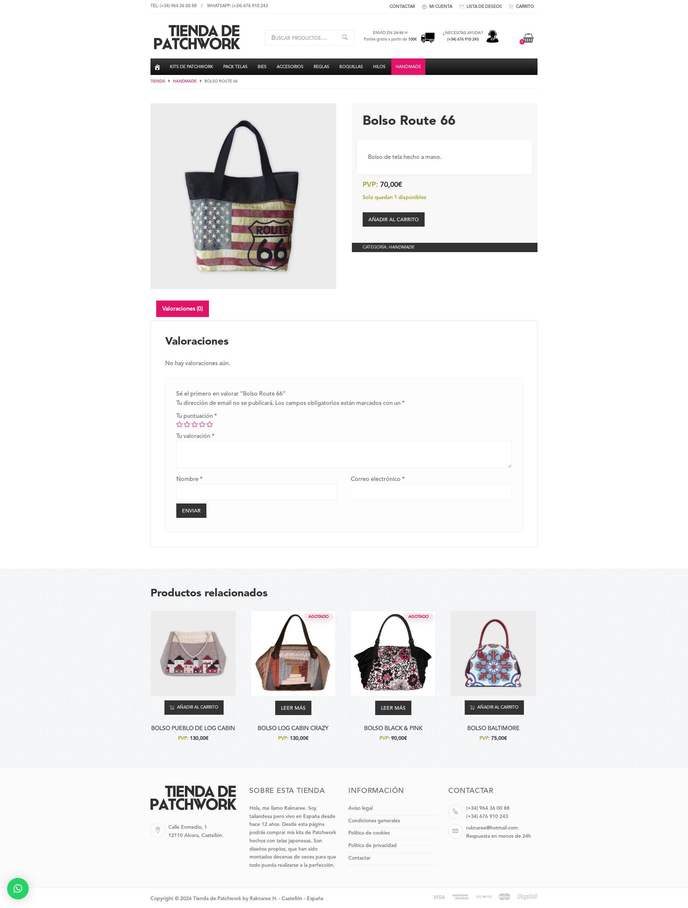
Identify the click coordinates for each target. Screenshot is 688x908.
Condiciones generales (374, 820)
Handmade (185, 82)
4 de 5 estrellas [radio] (202, 424)
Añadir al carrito (393, 219)
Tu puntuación (196, 416)
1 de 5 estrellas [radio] (179, 424)
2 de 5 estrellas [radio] (187, 424)
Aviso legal (360, 808)
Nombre (189, 479)
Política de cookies (369, 833)
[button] (18, 888)
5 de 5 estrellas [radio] (209, 424)
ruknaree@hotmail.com (492, 828)
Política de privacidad (372, 845)
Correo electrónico (378, 479)
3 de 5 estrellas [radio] (194, 424)
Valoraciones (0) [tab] (182, 309)
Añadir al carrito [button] (197, 707)
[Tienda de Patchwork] (197, 48)
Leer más (293, 708)
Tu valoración (195, 436)
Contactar (359, 858)
